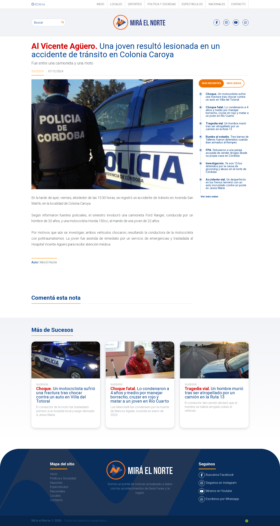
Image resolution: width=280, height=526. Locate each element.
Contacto (238, 4)
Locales (116, 4)
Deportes (135, 4)
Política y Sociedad (162, 4)
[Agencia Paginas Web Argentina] (247, 520)
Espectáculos (192, 4)
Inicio (100, 4)
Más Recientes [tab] (211, 83)
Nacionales (217, 4)
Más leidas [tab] (234, 83)
